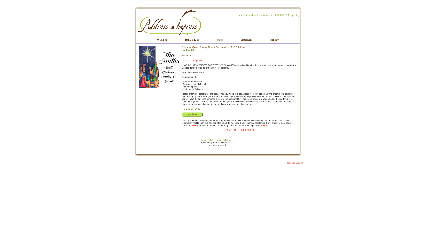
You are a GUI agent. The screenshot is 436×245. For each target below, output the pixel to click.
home (203, 140)
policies (211, 140)
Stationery (246, 39)
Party (220, 39)
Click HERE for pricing (192, 61)
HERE (195, 125)
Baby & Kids (192, 39)
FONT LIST (231, 130)
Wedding (162, 39)
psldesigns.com (295, 163)
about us (230, 140)
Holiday (274, 39)
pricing (295, 15)
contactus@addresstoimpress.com (254, 15)
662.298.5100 (282, 15)
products (220, 140)
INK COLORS (247, 130)
